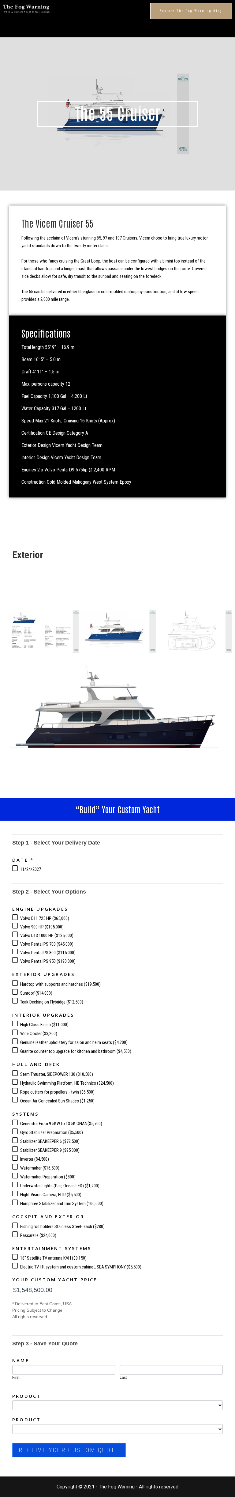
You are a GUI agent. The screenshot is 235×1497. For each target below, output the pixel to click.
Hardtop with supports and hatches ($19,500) (60, 984)
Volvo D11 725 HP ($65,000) (44, 918)
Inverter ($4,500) (34, 1159)
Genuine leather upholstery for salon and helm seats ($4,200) (73, 1042)
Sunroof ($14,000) (35, 993)
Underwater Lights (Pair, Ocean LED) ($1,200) (59, 1186)
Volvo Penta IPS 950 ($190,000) (47, 961)
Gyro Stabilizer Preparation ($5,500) (51, 1132)
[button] (191, 11)
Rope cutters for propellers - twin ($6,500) (57, 1092)
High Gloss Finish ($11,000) (44, 1024)
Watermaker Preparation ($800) (47, 1177)
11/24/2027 (30, 869)
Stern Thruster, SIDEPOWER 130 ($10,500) (56, 1074)
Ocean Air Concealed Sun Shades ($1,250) (57, 1101)
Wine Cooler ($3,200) (38, 1033)
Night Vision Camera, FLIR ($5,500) (50, 1194)
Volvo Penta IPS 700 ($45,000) (46, 944)
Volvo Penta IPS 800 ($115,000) (47, 952)
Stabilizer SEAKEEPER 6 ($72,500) (49, 1141)
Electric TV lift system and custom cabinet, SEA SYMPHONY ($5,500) (80, 1267)
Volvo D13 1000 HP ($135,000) (46, 935)
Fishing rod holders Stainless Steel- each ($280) (62, 1226)
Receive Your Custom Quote (69, 1450)
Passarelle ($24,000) (37, 1235)
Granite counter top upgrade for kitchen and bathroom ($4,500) (75, 1051)
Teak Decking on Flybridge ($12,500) (51, 1002)
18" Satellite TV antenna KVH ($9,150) (53, 1258)
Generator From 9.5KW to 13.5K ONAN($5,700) (60, 1123)
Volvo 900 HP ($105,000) (41, 927)
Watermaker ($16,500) (39, 1168)
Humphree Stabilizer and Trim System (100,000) (61, 1203)
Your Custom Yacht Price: (55, 1279)
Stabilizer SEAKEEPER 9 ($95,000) (49, 1150)
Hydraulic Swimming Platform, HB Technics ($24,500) (66, 1083)
